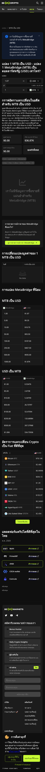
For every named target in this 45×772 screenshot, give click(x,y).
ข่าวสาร (28, 708)
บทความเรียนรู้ (30, 712)
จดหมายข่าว (12, 9)
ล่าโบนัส (23, 9)
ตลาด (32, 9)
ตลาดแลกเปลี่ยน (31, 720)
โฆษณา (40, 9)
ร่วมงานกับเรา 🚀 (11, 712)
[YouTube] (11, 615)
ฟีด (3, 9)
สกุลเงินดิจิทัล (30, 716)
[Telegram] (17, 615)
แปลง (4, 28)
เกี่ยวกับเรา (8, 708)
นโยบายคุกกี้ (14, 751)
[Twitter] (6, 615)
